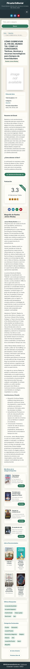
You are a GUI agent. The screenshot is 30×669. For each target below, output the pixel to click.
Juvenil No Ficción (10, 641)
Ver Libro (21, 485)
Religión (21, 634)
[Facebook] (15, 15)
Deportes (10, 33)
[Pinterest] (18, 15)
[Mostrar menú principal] (27, 12)
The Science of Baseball (15, 476)
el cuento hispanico (10, 609)
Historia (7, 637)
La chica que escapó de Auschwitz (9, 589)
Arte (13, 637)
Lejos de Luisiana (9, 562)
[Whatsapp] (17, 209)
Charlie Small (8, 612)
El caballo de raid (17, 527)
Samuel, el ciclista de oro (16, 511)
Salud (19, 641)
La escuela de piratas (10, 606)
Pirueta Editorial (15, 3)
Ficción (7, 627)
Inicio (5, 33)
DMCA (21, 666)
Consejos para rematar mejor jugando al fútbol (17, 493)
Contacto (16, 666)
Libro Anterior (16, 651)
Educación (14, 627)
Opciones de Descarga (15, 174)
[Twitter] (11, 15)
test (15, 616)
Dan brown (8, 616)
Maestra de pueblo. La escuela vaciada (21, 563)
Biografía (7, 644)
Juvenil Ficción (9, 631)
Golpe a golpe (18, 612)
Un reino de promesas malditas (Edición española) (21, 591)
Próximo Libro (14, 655)
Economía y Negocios (11, 634)
